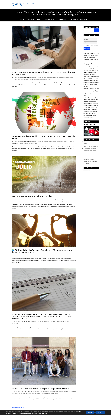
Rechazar (100, 412)
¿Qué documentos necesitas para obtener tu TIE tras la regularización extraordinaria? (43, 73)
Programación (48, 19)
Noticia (30, 79)
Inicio (22, 19)
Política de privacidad (88, 117)
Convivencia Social (55, 77)
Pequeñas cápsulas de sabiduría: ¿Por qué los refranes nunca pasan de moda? (43, 137)
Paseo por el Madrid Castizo (91, 146)
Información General (23, 79)
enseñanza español (36, 393)
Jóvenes (31, 201)
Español (18, 143)
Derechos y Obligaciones (66, 77)
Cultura (66, 141)
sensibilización (48, 201)
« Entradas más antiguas (18, 407)
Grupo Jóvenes (73, 19)
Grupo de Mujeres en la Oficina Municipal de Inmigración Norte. (91, 155)
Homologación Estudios (64, 199)
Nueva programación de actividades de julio (32, 196)
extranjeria (14, 79)
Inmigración (34, 143)
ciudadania (46, 321)
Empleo (56, 199)
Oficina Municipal (18, 77)
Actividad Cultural (35, 391)
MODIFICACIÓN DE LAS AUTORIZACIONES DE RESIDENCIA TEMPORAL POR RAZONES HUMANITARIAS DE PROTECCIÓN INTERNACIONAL (42, 316)
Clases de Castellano (48, 141)
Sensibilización (36, 79)
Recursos (83, 19)
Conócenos (29, 19)
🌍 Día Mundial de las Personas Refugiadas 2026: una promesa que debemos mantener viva (42, 251)
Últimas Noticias (61, 19)
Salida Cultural (54, 393)
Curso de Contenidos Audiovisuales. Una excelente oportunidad (91, 161)
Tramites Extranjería (46, 79)
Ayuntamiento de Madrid (36, 77)
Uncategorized (66, 201)
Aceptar (90, 412)
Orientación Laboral (39, 201)
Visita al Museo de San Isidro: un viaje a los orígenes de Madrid (40, 388)
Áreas (38, 19)
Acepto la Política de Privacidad (91, 45)
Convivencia (46, 77)
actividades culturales (46, 391)
